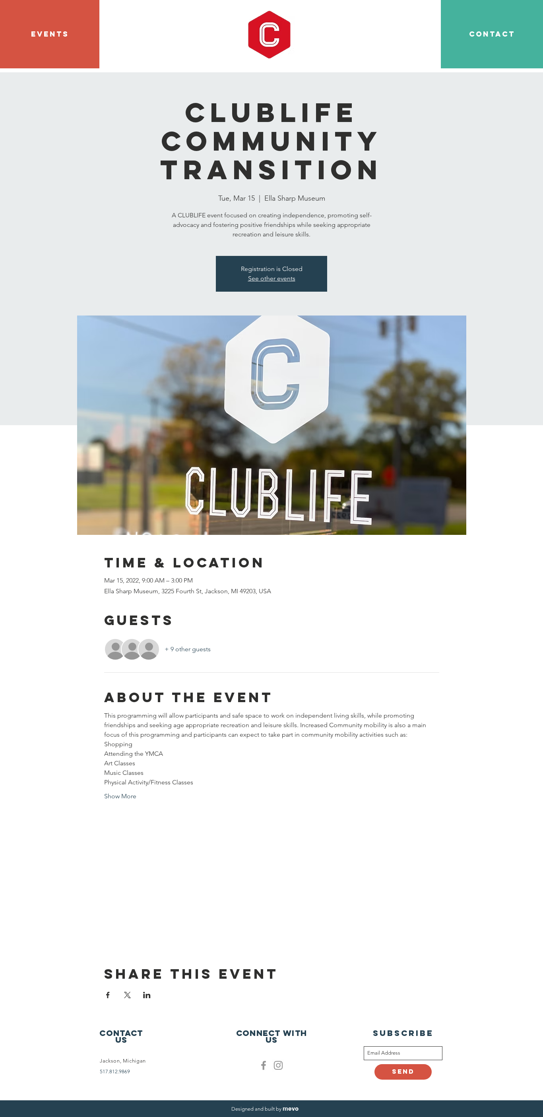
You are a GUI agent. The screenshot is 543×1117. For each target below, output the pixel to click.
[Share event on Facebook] (108, 995)
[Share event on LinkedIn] (147, 995)
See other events (271, 278)
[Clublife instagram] (278, 1065)
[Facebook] (264, 1065)
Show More (120, 796)
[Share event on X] (127, 995)
